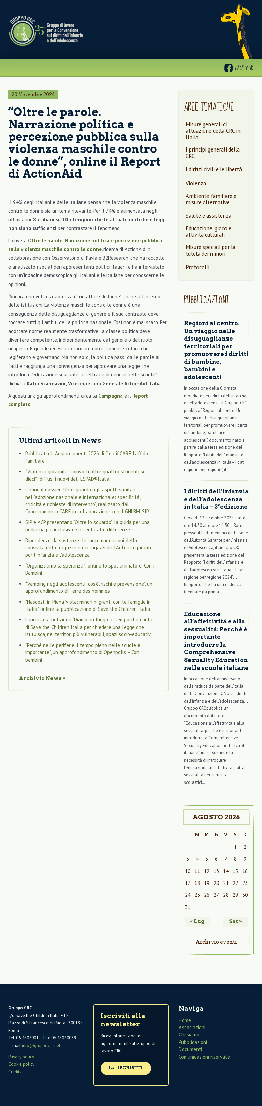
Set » (235, 921)
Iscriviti (130, 1068)
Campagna (110, 395)
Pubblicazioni (193, 1042)
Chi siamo (189, 1035)
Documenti (190, 1049)
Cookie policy (21, 1064)
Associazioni (192, 1027)
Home (185, 1020)
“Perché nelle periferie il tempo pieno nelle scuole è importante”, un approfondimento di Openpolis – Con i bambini (83, 652)
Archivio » (42, 678)
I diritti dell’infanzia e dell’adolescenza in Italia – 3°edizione (216, 499)
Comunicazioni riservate (204, 1056)
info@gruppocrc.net (41, 1046)
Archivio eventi (216, 942)
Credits (14, 1072)
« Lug (197, 921)
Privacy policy (21, 1057)
